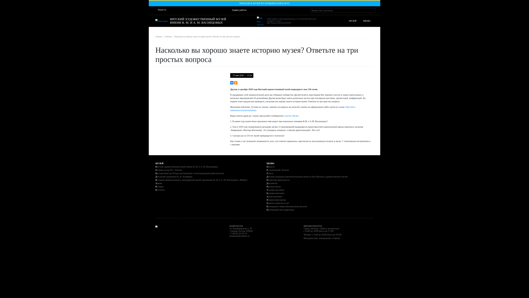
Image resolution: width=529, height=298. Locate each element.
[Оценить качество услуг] (261, 21)
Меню (366, 21)
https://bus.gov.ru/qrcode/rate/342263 (279, 23)
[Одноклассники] (235, 82)
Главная (158, 36)
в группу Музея (291, 116)
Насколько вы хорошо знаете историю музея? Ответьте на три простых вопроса (207, 36)
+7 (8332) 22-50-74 (238, 233)
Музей (353, 21)
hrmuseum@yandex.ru (239, 236)
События (168, 36)
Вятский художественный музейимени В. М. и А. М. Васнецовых (198, 21)
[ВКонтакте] (232, 82)
